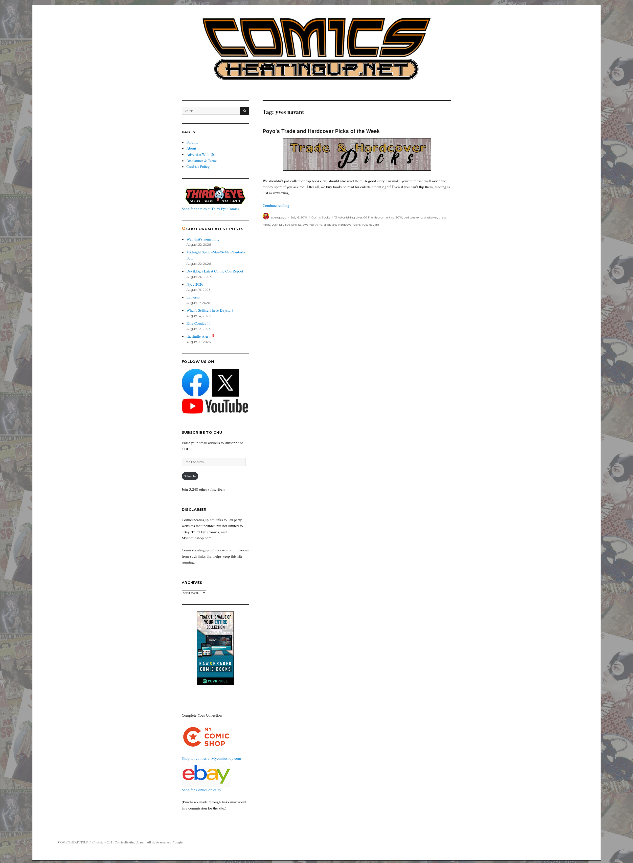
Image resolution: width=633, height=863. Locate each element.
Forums (192, 142)
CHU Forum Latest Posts (215, 229)
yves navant (370, 224)
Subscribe (190, 476)
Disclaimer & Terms (201, 160)
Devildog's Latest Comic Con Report (214, 271)
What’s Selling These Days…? (209, 310)
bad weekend (413, 217)
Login (179, 842)
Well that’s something (203, 239)
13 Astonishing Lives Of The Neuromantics (364, 217)
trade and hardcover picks (342, 224)
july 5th (284, 224)
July (275, 224)
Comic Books (320, 217)
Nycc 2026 (194, 284)
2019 (398, 217)
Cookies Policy (198, 166)
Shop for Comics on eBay (201, 789)
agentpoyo (278, 217)
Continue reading (276, 205)
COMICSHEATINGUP (73, 842)
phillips (296, 224)
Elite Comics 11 (198, 323)
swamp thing (312, 224)
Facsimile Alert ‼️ (200, 336)
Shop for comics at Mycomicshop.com (211, 758)
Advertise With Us (200, 154)
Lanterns (193, 297)
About (191, 148)
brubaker (430, 217)
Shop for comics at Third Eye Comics (210, 208)
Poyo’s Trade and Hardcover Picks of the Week (321, 131)
